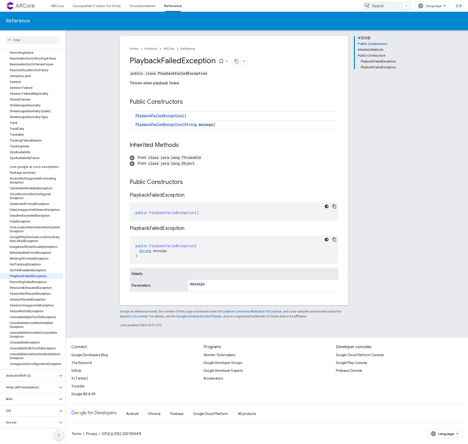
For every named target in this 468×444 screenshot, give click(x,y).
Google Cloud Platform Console (360, 355)
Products (151, 48)
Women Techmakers (219, 355)
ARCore (25, 5)
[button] (29, 376)
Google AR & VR (83, 394)
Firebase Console (349, 371)
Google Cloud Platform (210, 414)
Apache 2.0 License (133, 316)
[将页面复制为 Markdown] (236, 61)
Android (132, 414)
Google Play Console (351, 363)
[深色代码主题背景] (327, 206)
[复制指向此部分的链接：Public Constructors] (188, 102)
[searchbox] (33, 40)
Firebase (177, 414)
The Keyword (81, 363)
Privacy (91, 434)
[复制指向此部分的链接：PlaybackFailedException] (189, 195)
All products (247, 414)
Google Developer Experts (223, 371)
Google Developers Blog (89, 355)
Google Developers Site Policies (198, 316)
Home (134, 48)
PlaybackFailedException (159, 115)
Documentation (142, 6)
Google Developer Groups (223, 363)
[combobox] (386, 5)
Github (76, 371)
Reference (173, 6)
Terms (76, 434)
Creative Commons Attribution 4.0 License (252, 311)
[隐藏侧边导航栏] (59, 435)
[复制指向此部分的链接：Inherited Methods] (184, 145)
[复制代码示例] (334, 206)
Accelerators (213, 378)
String (190, 124)
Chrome (154, 414)
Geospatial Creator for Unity (97, 6)
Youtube (78, 386)
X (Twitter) (79, 378)
